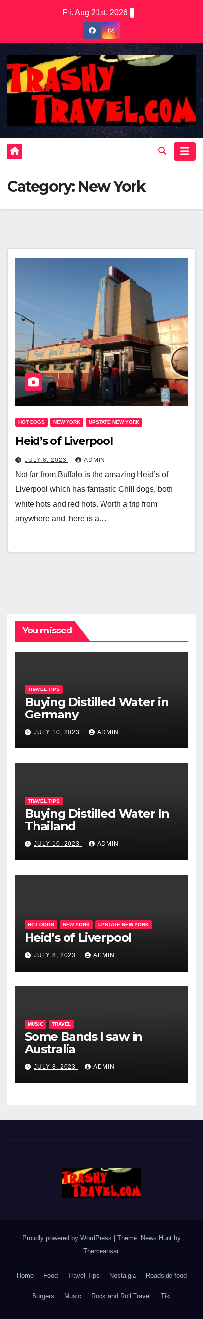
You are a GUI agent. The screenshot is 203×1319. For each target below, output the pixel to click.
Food (50, 1275)
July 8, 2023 (46, 460)
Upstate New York (114, 422)
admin (94, 460)
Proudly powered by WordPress (68, 1238)
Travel (61, 1024)
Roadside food (166, 1275)
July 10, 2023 (58, 732)
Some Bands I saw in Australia (83, 1043)
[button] (162, 151)
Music (35, 1024)
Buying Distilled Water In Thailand (97, 819)
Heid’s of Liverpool (64, 441)
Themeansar (100, 1251)
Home (25, 1275)
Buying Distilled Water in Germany (97, 708)
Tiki (166, 1296)
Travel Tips (44, 689)
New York (66, 422)
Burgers (43, 1296)
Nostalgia (122, 1275)
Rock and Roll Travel (121, 1296)
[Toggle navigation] (185, 151)
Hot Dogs (31, 422)
